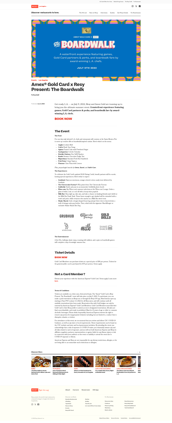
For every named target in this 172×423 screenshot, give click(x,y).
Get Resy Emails (122, 13)
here (56, 281)
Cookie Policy (124, 418)
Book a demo (108, 410)
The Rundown (56, 369)
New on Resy (93, 13)
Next (139, 352)
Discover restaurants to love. (45, 12)
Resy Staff (36, 95)
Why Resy (107, 408)
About (67, 390)
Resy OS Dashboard (130, 406)
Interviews (104, 13)
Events (34, 80)
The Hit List (83, 13)
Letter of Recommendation (103, 369)
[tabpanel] (42, 365)
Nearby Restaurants (71, 399)
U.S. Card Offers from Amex (106, 1)
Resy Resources (129, 401)
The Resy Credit (128, 1)
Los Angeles (43, 80)
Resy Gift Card (69, 410)
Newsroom (86, 390)
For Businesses (137, 1)
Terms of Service (115, 418)
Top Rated (68, 403)
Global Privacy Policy (104, 418)
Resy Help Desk (129, 403)
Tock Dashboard (129, 408)
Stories (87, 399)
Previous (137, 352)
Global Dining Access (118, 1)
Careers (76, 390)
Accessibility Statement (135, 418)
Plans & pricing (109, 406)
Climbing (67, 401)
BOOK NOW (63, 119)
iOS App (95, 390)
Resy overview (109, 401)
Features (107, 403)
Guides (112, 13)
